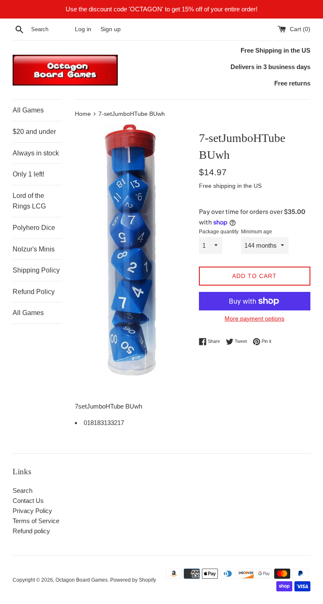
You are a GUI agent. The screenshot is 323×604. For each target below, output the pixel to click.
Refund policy (31, 531)
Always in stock (36, 153)
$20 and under (34, 131)
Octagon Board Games (82, 580)
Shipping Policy (36, 270)
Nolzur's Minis (34, 249)
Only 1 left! (28, 174)
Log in (83, 29)
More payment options (254, 318)
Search (22, 490)
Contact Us (28, 500)
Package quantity (218, 232)
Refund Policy (34, 291)
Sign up (111, 29)
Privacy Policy (32, 510)
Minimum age (256, 232)
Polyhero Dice (34, 227)
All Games (28, 110)
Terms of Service (36, 520)
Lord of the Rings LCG (29, 201)
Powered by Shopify (133, 580)
